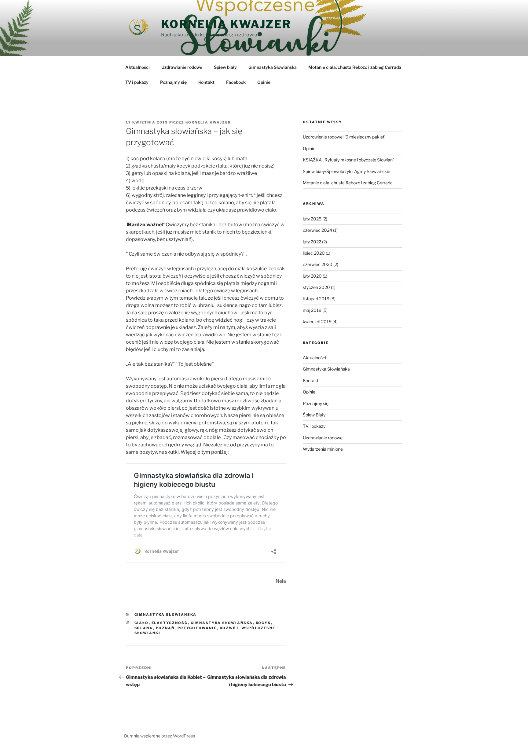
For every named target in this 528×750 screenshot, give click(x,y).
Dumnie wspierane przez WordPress (159, 735)
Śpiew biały (225, 67)
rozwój (229, 628)
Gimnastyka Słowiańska (272, 67)
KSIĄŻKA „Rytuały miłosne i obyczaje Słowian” (348, 159)
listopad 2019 (316, 298)
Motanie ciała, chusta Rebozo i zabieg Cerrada (354, 67)
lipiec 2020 (314, 253)
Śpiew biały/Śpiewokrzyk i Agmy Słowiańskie (346, 171)
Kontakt (206, 82)
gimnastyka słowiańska (222, 623)
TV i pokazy (136, 82)
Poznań (165, 628)
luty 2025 (312, 218)
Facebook (236, 82)
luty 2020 (312, 276)
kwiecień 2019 (317, 321)
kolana (143, 628)
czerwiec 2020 (317, 264)
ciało (141, 623)
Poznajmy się (173, 82)
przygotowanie (197, 628)
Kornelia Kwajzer (226, 24)
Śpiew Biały (314, 414)
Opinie (263, 82)
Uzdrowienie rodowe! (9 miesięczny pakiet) (344, 136)
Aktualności (137, 67)
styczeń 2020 (316, 287)
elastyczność (170, 623)
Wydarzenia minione (323, 449)
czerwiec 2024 (317, 230)
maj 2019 (312, 310)
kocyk (263, 623)
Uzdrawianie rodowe (181, 67)
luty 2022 (312, 241)
